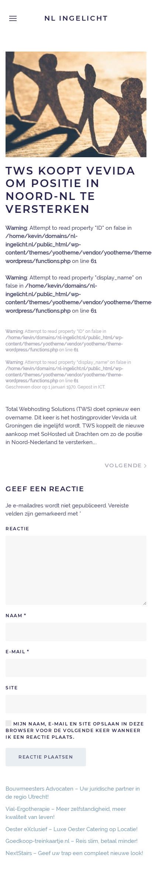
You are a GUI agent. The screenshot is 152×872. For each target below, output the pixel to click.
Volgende (124, 465)
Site (12, 687)
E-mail (17, 651)
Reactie (18, 528)
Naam (16, 615)
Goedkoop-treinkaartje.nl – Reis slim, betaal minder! (72, 841)
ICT (101, 387)
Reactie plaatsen (45, 757)
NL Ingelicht (76, 18)
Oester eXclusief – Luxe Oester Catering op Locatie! (72, 829)
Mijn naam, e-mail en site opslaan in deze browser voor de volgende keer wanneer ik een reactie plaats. (75, 730)
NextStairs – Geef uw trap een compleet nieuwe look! (74, 853)
